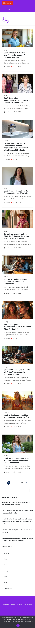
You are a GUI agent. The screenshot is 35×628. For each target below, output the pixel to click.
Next (26, 483)
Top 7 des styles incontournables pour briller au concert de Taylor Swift (16, 100)
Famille (6, 276)
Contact (19, 604)
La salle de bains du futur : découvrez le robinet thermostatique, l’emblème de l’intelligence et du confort (17, 521)
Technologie (8, 588)
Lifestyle (6, 50)
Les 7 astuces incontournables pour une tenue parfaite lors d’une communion (16, 460)
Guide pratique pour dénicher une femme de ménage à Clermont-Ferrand (16, 55)
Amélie (8, 66)
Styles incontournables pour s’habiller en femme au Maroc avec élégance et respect (16, 236)
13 (22, 483)
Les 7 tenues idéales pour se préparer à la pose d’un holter (17, 531)
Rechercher (32, 490)
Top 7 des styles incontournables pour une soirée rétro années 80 (17, 327)
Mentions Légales (9, 604)
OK (18, 625)
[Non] (33, 622)
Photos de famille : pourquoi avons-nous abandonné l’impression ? (15, 281)
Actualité (6, 553)
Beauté (6, 559)
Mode (5, 95)
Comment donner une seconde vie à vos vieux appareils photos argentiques (17, 372)
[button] (32, 20)
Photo (6, 367)
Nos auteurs (28, 604)
